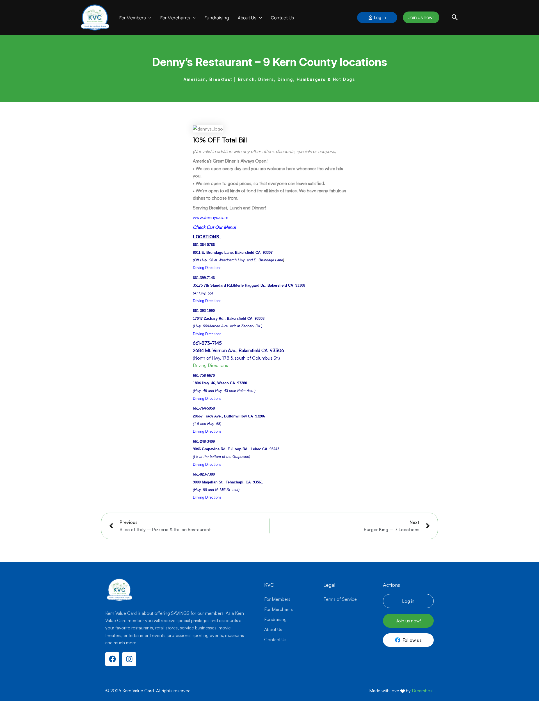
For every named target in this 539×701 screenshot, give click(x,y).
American (195, 74)
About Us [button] (241, 15)
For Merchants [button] (169, 15)
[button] (142, 15)
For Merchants (278, 609)
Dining (285, 74)
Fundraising (210, 15)
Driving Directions (210, 360)
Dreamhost (423, 690)
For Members (277, 599)
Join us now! (420, 15)
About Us (273, 629)
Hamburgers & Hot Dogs (326, 74)
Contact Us (276, 15)
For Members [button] (126, 15)
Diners (266, 74)
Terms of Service (340, 599)
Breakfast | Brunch (232, 74)
